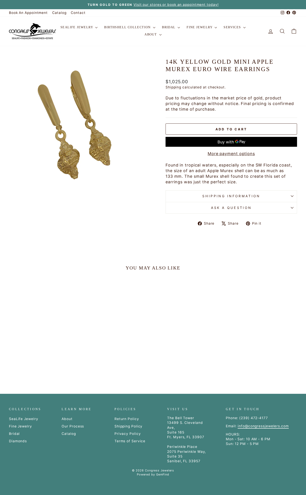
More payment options (231, 153)
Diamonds (18, 441)
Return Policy (126, 419)
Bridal (169, 27)
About (151, 34)
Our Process (73, 426)
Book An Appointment (28, 13)
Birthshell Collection (128, 27)
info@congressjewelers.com (263, 426)
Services (233, 27)
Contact (78, 13)
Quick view (43, 345)
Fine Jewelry (200, 27)
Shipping (173, 87)
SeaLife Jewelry (77, 27)
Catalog (59, 13)
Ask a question (231, 208)
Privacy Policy (127, 433)
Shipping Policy (128, 426)
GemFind (162, 474)
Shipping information (231, 196)
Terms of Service (129, 441)
